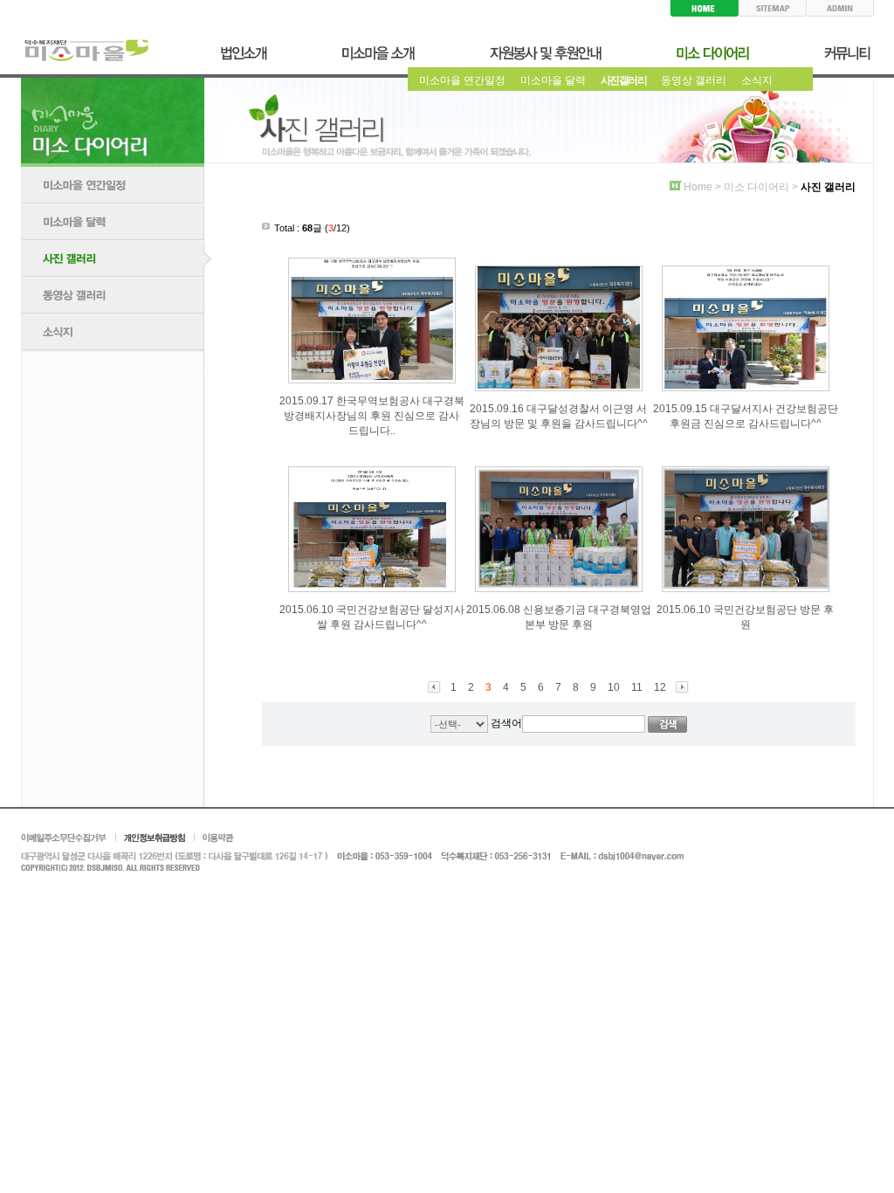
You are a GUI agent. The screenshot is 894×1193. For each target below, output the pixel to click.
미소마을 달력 (553, 80)
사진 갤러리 (623, 80)
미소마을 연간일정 (462, 80)
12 (660, 687)
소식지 (757, 80)
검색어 (506, 723)
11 (637, 687)
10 (614, 687)
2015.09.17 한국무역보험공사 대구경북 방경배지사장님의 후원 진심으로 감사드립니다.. (371, 416)
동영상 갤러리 (693, 80)
